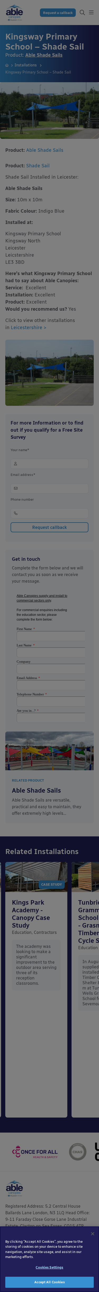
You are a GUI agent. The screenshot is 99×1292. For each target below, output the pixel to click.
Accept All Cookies (49, 1282)
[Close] (92, 1234)
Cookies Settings (49, 1267)
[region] (49, 1259)
